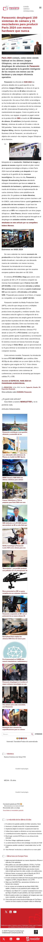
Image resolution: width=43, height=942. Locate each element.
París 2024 (7, 58)
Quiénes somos (16, 925)
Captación (29, 387)
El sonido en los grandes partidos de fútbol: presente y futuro (23, 824)
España (26, 7)
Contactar (32, 927)
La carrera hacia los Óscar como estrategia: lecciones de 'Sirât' (24, 843)
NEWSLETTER (26, 402)
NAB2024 (20, 392)
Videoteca (10, 754)
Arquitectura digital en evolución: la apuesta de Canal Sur (22, 829)
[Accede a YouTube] (18, 939)
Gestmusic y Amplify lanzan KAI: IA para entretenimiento (22, 826)
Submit (32, 734)
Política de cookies (6, 925)
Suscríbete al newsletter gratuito (13, 810)
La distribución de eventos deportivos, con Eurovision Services (24, 833)
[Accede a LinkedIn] (10, 939)
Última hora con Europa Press (17, 856)
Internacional (28, 11)
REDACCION (8, 387)
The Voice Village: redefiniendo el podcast (18, 840)
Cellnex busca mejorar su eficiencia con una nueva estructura (23, 831)
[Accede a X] (3, 939)
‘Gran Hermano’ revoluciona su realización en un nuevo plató (23, 849)
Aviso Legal (32, 925)
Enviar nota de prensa (22, 927)
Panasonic (34, 66)
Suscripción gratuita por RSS (11, 804)
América (26, 9)
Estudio (35, 387)
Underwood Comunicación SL (12, 933)
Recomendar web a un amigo (11, 808)
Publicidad (25, 925)
